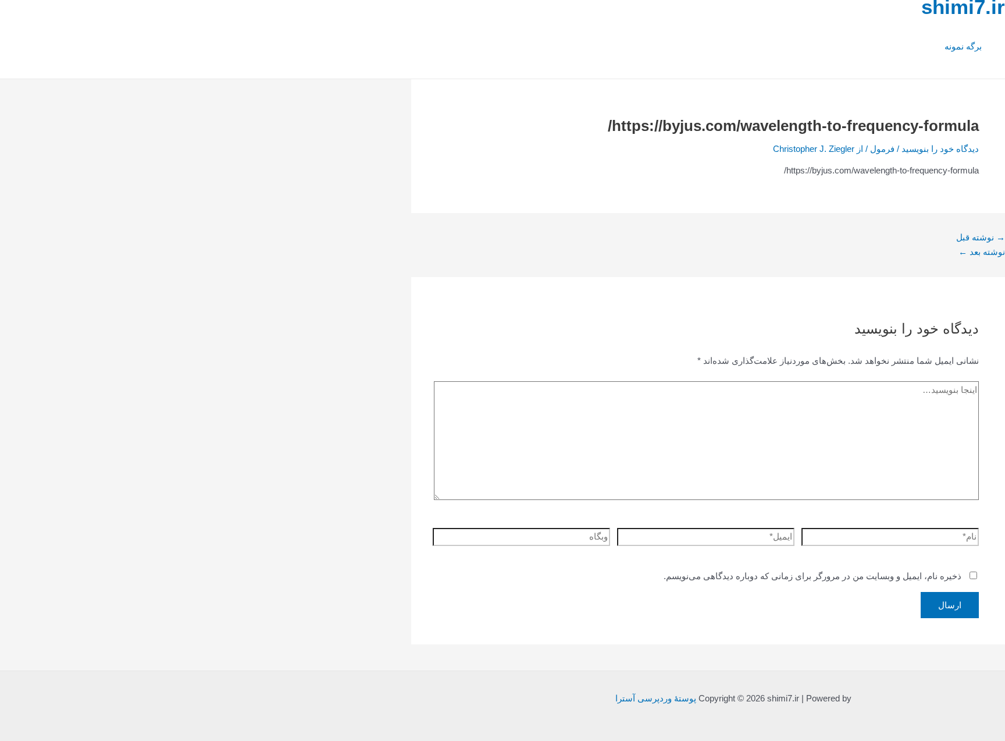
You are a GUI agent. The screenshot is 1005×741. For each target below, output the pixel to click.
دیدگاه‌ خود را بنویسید (940, 149)
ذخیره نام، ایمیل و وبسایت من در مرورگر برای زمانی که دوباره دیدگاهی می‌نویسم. (812, 576)
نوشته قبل (980, 237)
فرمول (882, 149)
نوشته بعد (981, 252)
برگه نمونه (963, 46)
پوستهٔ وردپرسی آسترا (655, 698)
